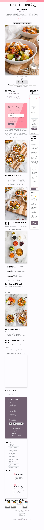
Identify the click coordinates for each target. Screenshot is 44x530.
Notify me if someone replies (34, 120)
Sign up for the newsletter (35, 124)
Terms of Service (20, 121)
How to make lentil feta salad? (13, 96)
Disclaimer (22, 516)
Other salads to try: (11, 100)
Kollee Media (27, 510)
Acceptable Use (22, 515)
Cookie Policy (22, 511)
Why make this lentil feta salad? (13, 93)
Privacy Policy (13, 121)
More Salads (34, 227)
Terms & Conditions (22, 514)
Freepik (20, 519)
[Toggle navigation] (4, 5)
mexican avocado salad (11, 392)
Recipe (8, 101)
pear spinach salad (10, 394)
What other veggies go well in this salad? (15, 98)
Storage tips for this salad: (12, 97)
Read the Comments (34, 223)
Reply (33, 188)
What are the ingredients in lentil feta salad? (16, 94)
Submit (11, 124)
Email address (11, 113)
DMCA (22, 518)
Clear (34, 126)
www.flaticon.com (27, 519)
